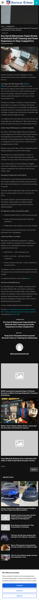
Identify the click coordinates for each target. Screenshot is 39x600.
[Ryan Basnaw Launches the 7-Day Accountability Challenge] (5, 527)
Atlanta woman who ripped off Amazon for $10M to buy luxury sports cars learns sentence (18, 509)
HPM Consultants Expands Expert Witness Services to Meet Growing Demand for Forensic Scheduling (19, 393)
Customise (19, 590)
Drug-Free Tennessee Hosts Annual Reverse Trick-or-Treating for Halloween (19, 336)
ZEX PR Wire (16, 314)
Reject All (19, 596)
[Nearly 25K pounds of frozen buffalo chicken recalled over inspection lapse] (5, 547)
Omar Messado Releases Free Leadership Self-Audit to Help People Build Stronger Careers (19, 459)
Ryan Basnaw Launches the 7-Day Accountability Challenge (22, 526)
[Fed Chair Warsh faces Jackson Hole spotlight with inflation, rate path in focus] (5, 537)
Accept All (19, 585)
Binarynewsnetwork (7, 43)
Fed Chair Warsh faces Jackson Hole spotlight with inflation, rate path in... (24, 536)
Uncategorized (4, 33)
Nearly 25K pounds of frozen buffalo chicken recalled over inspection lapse (24, 546)
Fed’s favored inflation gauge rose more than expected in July (24, 556)
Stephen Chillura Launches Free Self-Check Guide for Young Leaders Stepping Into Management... (23, 517)
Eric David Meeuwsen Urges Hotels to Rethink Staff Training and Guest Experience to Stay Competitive (19, 324)
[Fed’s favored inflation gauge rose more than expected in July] (5, 557)
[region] (19, 584)
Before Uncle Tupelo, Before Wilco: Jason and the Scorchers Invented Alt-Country (18, 427)
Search (3, 466)
